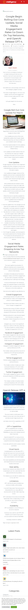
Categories (5, 594)
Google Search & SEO (15, 522)
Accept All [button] (14, 607)
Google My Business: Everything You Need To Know (12, 582)
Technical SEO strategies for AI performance (12, 539)
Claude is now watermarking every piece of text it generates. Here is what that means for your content (13, 571)
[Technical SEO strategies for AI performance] (4, 536)
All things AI (8, 522)
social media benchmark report (12, 258)
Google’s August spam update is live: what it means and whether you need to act (14, 548)
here (22, 516)
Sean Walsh (19, 44)
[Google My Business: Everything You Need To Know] (4, 578)
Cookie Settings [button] (5, 607)
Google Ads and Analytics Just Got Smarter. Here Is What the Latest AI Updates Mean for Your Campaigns (14, 560)
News (4, 46)
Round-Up (7, 46)
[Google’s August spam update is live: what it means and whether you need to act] (4, 545)
